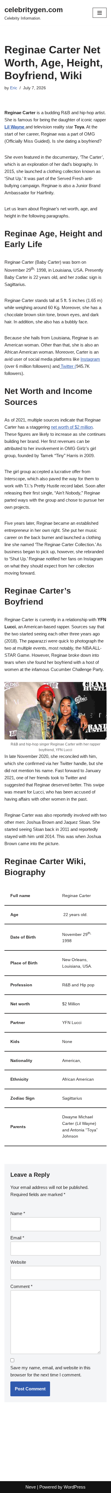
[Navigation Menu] (100, 13)
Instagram (90, 359)
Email (17, 1237)
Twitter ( (67, 366)
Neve (30, 1486)
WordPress (75, 1486)
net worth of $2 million (72, 427)
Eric (13, 88)
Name (17, 1213)
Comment (21, 1286)
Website (18, 1262)
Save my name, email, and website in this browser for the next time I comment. (50, 1371)
